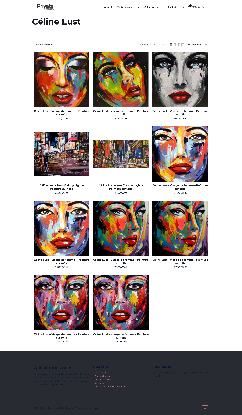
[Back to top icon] (205, 408)
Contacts (99, 383)
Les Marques (101, 372)
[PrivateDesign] (46, 7)
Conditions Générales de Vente (110, 386)
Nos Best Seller (102, 376)
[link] (151, 45)
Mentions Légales (103, 379)
